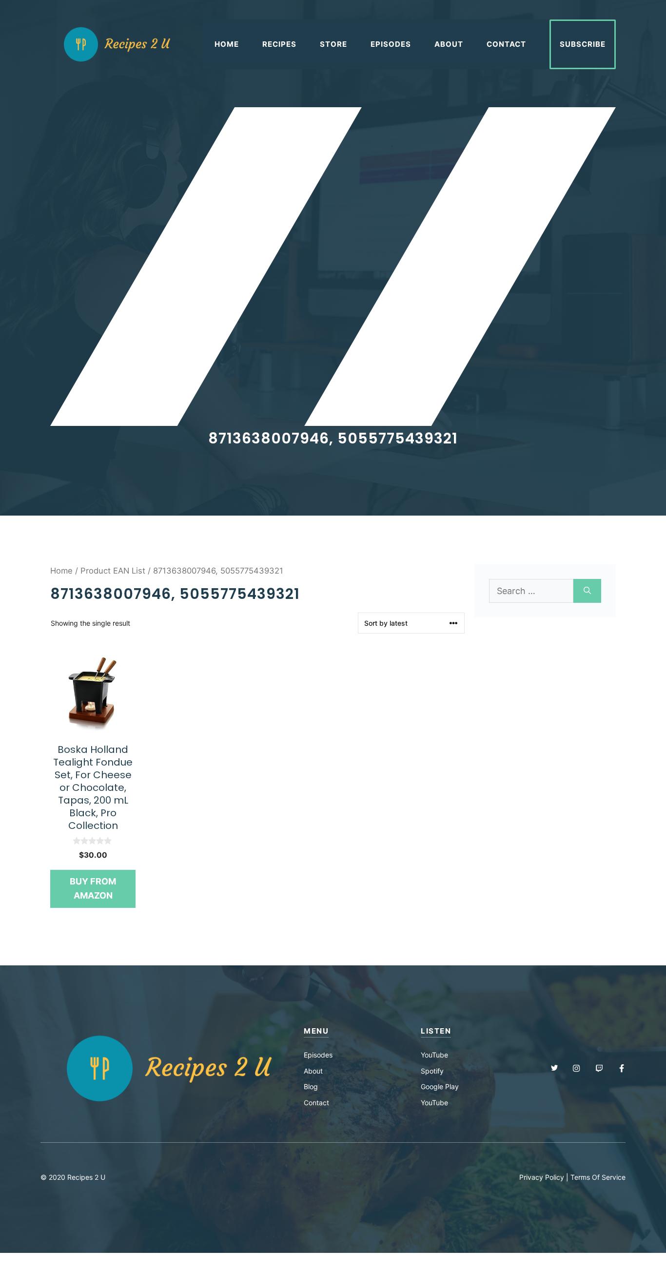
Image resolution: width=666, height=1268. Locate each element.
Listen (436, 1031)
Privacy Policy (541, 1177)
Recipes (279, 44)
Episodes (391, 44)
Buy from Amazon (93, 888)
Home (227, 44)
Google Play (440, 1086)
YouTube (434, 1055)
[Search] (587, 591)
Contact (506, 44)
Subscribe (583, 44)
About (448, 44)
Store (333, 44)
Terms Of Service (598, 1177)
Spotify (432, 1071)
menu (316, 1031)
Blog (311, 1086)
